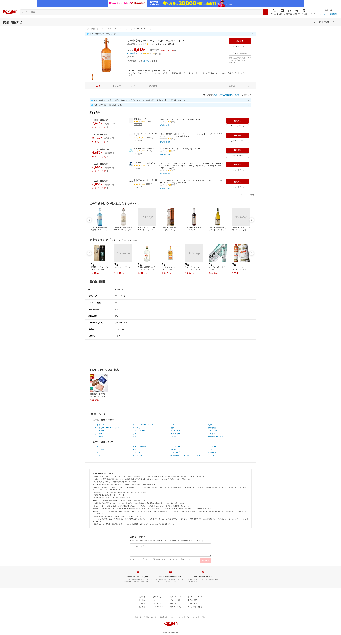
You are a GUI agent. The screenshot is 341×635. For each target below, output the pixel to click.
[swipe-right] (251, 220)
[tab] (99, 86)
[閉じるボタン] (253, 34)
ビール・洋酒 (106, 29)
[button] (282, 12)
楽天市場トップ (93, 29)
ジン (115, 29)
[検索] (265, 12)
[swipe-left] (89, 220)
